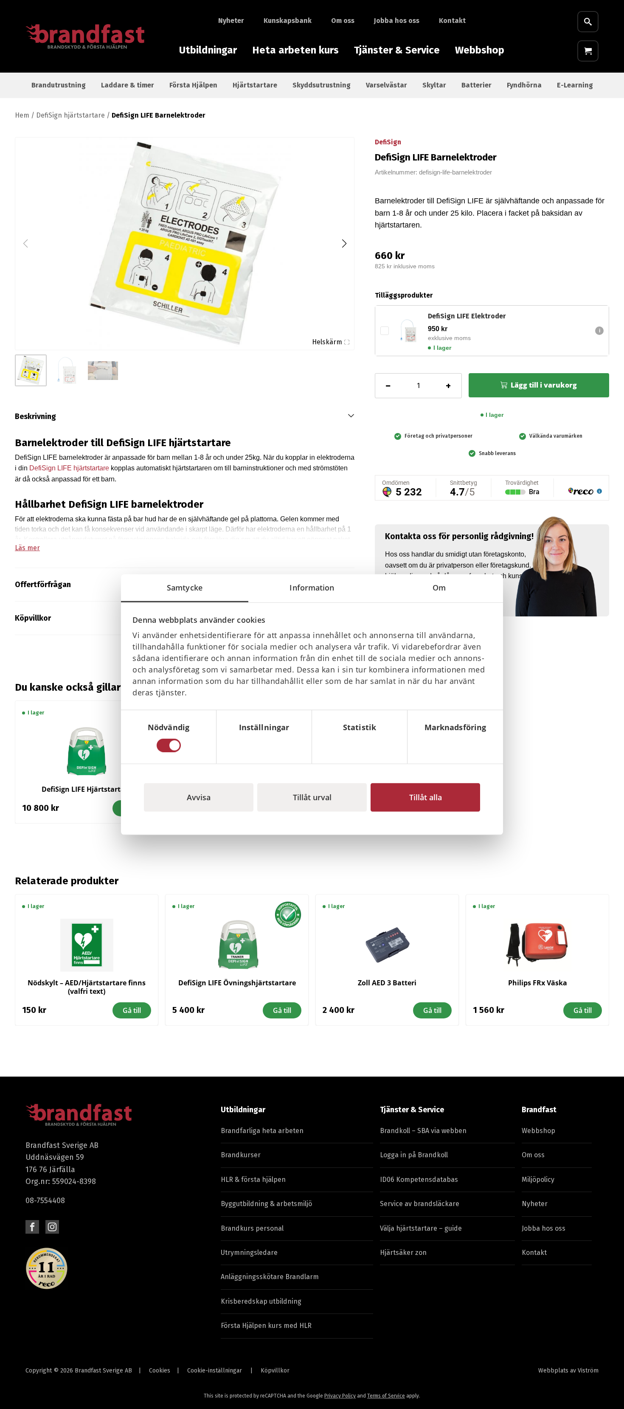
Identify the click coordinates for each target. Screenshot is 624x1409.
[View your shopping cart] (588, 51)
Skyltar (434, 85)
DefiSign (388, 142)
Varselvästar (386, 85)
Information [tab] (312, 587)
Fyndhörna (524, 85)
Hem (22, 115)
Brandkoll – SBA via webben (423, 1131)
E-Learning (575, 85)
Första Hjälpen (193, 85)
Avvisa (199, 797)
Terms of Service (386, 1396)
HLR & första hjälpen (253, 1180)
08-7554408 (45, 1200)
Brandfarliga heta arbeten (262, 1131)
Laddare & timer (127, 85)
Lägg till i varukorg (544, 385)
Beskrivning (35, 416)
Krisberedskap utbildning (261, 1301)
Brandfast (539, 1109)
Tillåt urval (312, 797)
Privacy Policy (340, 1396)
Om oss (342, 21)
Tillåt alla (425, 797)
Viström (588, 1370)
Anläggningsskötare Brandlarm (270, 1277)
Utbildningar (208, 50)
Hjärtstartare (255, 85)
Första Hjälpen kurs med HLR (266, 1326)
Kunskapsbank (288, 21)
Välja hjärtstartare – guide (421, 1228)
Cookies (159, 1370)
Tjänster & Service (397, 50)
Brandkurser (241, 1155)
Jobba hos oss (396, 21)
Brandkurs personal (252, 1228)
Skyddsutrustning (321, 85)
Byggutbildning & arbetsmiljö (266, 1204)
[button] (344, 243)
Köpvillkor (275, 1370)
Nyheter (231, 21)
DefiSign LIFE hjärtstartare (69, 468)
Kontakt (452, 21)
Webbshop (479, 50)
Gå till (132, 1010)
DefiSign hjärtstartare (70, 115)
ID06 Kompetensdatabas (419, 1180)
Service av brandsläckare (419, 1204)
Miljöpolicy (538, 1180)
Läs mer (27, 548)
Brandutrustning (58, 85)
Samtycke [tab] (184, 587)
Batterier (476, 85)
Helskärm (327, 342)
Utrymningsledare (249, 1253)
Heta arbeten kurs (295, 50)
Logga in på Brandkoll (414, 1155)
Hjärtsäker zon (403, 1253)
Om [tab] (439, 587)
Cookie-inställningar (214, 1370)
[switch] (264, 745)
